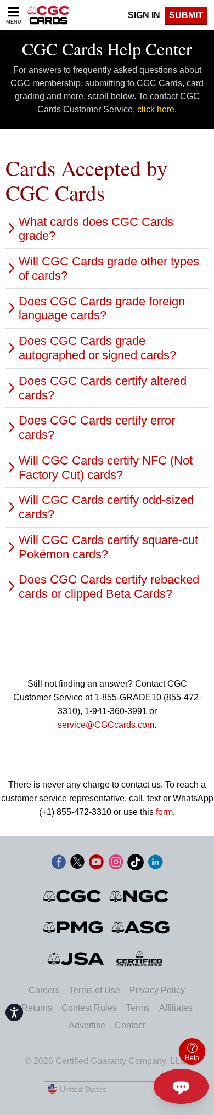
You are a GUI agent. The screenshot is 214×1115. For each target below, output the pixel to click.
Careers (44, 990)
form (164, 812)
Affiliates (176, 1007)
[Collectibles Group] (139, 958)
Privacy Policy (157, 990)
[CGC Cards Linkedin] (155, 864)
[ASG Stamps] (141, 927)
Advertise (87, 1025)
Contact (130, 1025)
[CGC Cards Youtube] (96, 864)
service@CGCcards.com (106, 724)
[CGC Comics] (73, 896)
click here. (157, 109)
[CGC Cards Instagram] (116, 864)
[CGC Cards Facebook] (58, 864)
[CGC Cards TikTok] (135, 864)
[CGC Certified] (48, 15)
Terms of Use (94, 990)
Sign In (144, 15)
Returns (36, 1007)
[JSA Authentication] (76, 958)
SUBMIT (186, 15)
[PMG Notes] (74, 927)
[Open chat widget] (181, 1086)
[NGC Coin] (139, 896)
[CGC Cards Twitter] (77, 864)
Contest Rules (89, 1007)
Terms (138, 1007)
